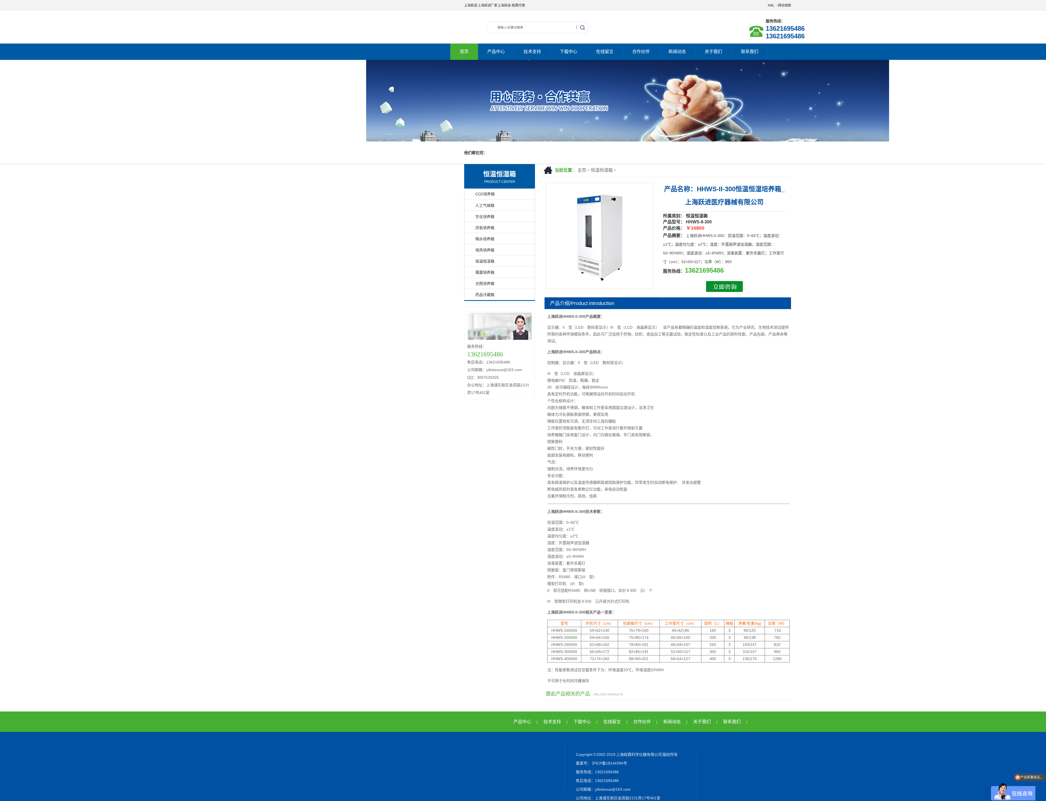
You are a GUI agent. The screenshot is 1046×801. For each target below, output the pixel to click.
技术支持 (532, 51)
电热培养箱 (484, 250)
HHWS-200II (562, 637)
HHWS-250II (562, 644)
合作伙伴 (641, 51)
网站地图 (784, 5)
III (575, 630)
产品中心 (496, 51)
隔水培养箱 (484, 239)
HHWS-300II (562, 651)
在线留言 (604, 51)
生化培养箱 (484, 216)
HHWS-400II (562, 659)
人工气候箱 (484, 205)
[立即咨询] (724, 290)
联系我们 (749, 51)
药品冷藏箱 (484, 294)
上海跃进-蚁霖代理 (511, 5)
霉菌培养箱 (484, 272)
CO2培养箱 (485, 194)
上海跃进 (470, 5)
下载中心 (568, 51)
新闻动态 (677, 51)
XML (771, 5)
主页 (581, 170)
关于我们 (713, 51)
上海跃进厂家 (487, 5)
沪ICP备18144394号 (609, 763)
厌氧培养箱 (484, 228)
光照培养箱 (484, 283)
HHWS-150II (562, 630)
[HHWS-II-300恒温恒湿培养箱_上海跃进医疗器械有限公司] (599, 287)
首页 (464, 51)
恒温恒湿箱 (602, 170)
